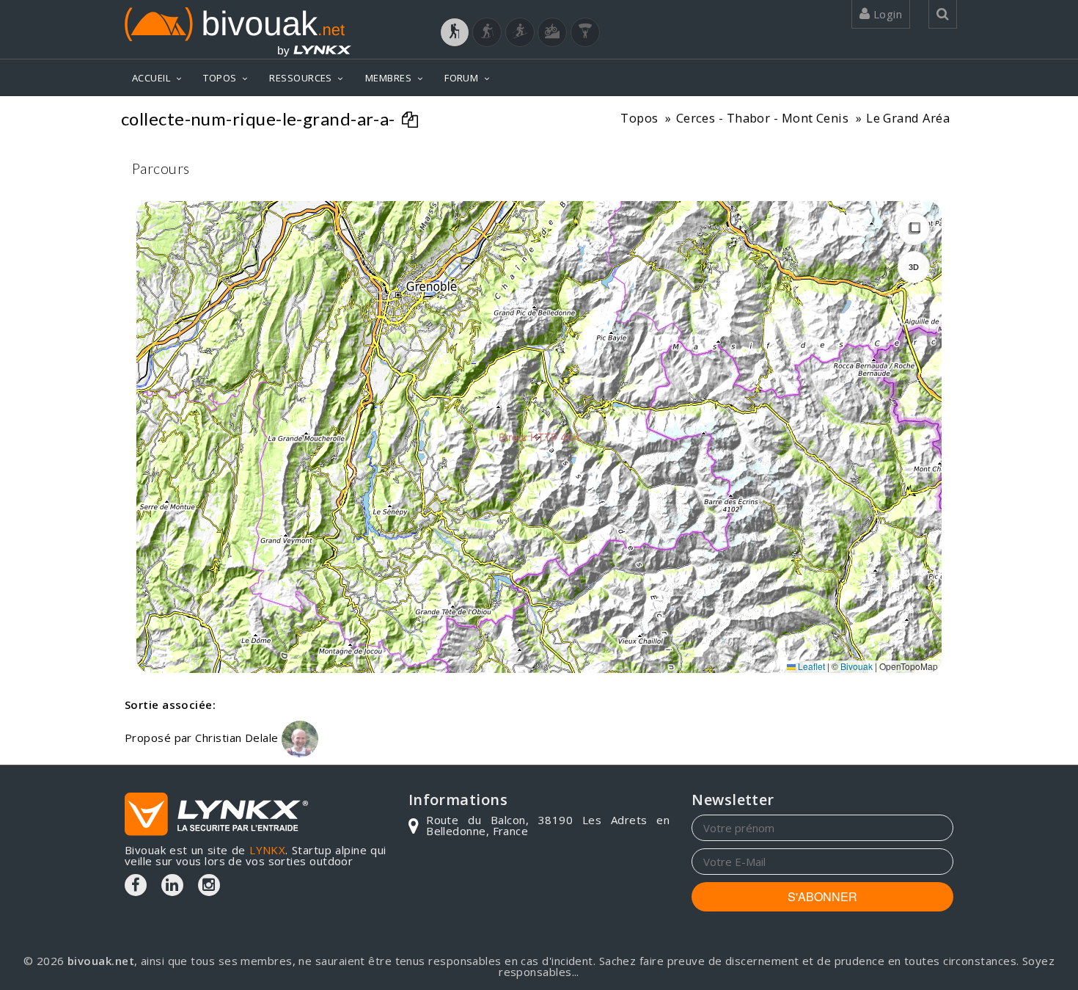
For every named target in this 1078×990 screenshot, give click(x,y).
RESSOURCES (300, 77)
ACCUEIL (151, 77)
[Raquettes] (487, 32)
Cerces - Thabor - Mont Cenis (762, 117)
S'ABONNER (822, 896)
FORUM (461, 77)
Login (886, 14)
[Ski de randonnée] (520, 32)
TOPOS (219, 77)
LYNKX (267, 849)
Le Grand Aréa (908, 117)
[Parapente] (585, 32)
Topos (639, 117)
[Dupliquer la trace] (411, 121)
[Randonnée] (454, 32)
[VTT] (552, 32)
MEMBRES (388, 77)
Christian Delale (238, 737)
